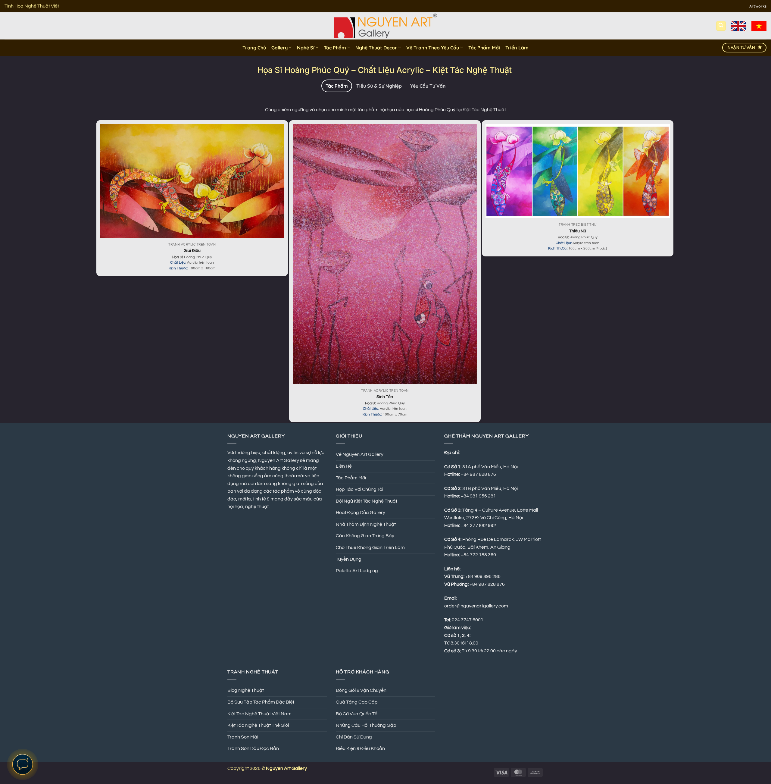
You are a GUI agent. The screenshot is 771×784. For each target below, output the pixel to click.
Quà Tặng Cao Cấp (357, 702)
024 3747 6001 (467, 619)
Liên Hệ (344, 466)
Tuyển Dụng (348, 559)
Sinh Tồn (384, 396)
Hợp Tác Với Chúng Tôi (359, 489)
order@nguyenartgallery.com (476, 606)
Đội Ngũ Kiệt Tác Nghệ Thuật (366, 501)
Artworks (757, 6)
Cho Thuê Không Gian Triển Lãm (370, 547)
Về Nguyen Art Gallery (359, 454)
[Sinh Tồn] (385, 254)
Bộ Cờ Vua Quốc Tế (356, 713)
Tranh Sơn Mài (242, 737)
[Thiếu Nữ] (577, 171)
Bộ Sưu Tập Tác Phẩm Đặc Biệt (260, 702)
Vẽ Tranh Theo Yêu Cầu (432, 48)
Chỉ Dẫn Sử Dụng (354, 737)
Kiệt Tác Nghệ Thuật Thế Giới (258, 725)
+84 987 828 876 (488, 584)
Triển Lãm (517, 48)
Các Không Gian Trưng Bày (365, 535)
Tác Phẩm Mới (484, 48)
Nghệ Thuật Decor (376, 48)
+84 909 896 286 (483, 576)
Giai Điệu (192, 250)
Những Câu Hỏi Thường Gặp (366, 725)
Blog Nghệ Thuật (245, 690)
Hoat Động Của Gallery (360, 512)
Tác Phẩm (335, 48)
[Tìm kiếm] (721, 26)
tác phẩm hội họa (376, 109)
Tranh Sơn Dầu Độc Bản (253, 748)
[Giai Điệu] (192, 181)
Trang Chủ (254, 48)
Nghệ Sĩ (305, 48)
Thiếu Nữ (577, 231)
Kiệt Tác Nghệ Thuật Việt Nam (259, 713)
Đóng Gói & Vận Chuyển (361, 690)
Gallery (279, 48)
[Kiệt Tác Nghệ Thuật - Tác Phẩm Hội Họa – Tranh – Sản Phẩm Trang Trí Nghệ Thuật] (385, 25)
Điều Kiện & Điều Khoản (360, 748)
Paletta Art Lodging (357, 570)
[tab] (336, 86)
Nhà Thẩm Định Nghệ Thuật (366, 524)
